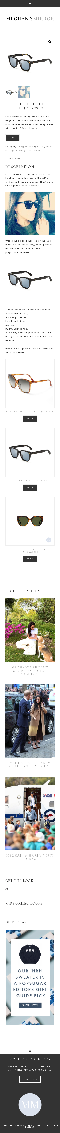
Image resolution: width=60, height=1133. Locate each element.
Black (49, 146)
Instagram (11, 150)
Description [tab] (16, 159)
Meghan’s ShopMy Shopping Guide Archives (30, 671)
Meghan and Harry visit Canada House (30, 764)
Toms (37, 150)
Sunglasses (25, 146)
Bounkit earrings (31, 128)
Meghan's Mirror (30, 18)
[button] (50, 42)
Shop (12, 138)
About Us (29, 1079)
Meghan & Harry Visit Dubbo (30, 857)
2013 (42, 146)
